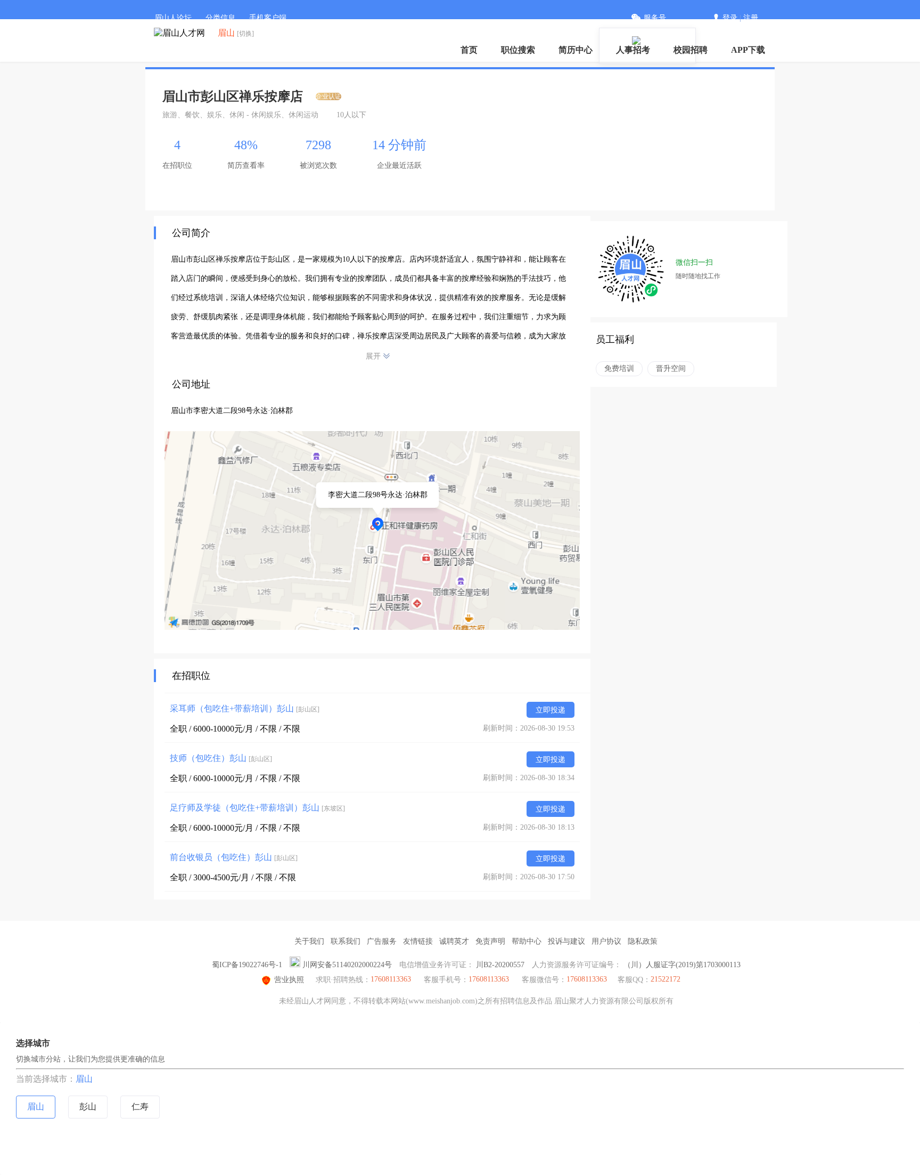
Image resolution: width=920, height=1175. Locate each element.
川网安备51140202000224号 (347, 965)
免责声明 (490, 941)
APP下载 (748, 49)
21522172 (665, 979)
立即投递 (550, 710)
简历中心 (575, 49)
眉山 (84, 1078)
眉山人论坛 (173, 18)
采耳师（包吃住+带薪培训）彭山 (244, 708)
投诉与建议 (566, 941)
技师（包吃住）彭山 (221, 758)
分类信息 (220, 18)
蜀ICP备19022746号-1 (247, 965)
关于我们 (309, 941)
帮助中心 (526, 941)
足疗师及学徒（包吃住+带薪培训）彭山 (257, 807)
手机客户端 (267, 18)
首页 (469, 49)
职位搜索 (518, 49)
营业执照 (289, 980)
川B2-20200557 (500, 965)
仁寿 (140, 1106)
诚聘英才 (454, 941)
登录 (729, 18)
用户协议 (606, 941)
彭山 (87, 1106)
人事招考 (633, 49)
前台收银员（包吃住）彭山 (234, 857)
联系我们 (345, 941)
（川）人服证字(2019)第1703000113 (682, 965)
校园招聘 (690, 49)
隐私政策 (643, 941)
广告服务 (382, 941)
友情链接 (418, 941)
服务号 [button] (655, 18)
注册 (750, 18)
